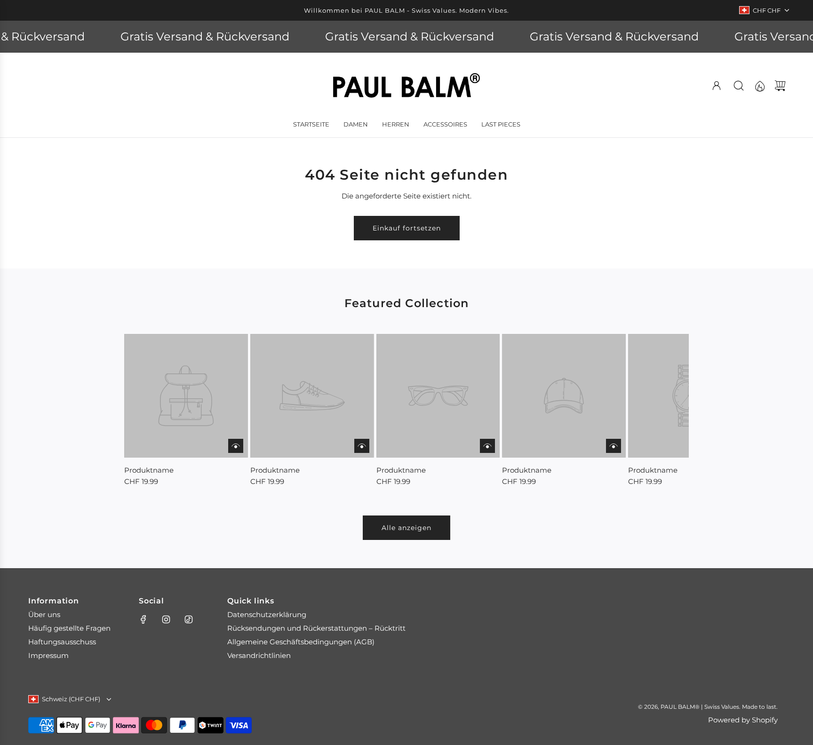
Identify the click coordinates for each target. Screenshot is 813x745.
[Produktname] (186, 396)
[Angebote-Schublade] (759, 85)
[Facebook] (143, 619)
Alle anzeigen (406, 527)
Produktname (149, 470)
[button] (146, 410)
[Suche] (738, 85)
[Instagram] (166, 619)
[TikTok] (188, 619)
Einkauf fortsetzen (407, 228)
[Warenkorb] (780, 85)
